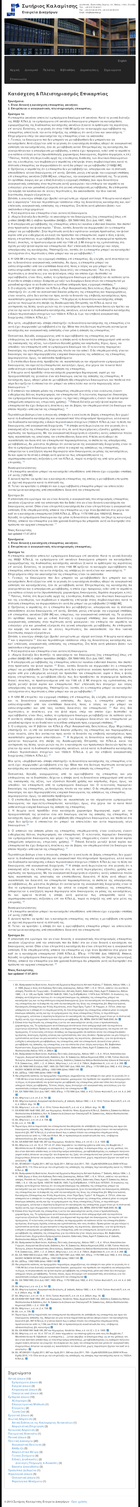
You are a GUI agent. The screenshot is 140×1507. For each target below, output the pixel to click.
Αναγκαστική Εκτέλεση (27, 1444)
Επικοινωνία (18, 79)
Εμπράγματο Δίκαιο (25, 1382)
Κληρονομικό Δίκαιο (24, 1389)
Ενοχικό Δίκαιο (21, 1386)
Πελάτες (49, 70)
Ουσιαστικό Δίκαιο (24, 1477)
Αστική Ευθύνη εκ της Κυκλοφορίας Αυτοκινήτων (42, 1422)
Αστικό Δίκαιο (17, 1378)
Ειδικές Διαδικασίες (25, 1459)
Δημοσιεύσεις (89, 70)
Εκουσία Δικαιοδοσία (25, 1466)
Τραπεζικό (18, 1411)
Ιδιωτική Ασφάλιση (20, 1419)
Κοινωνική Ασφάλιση (21, 1430)
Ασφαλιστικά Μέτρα (25, 1452)
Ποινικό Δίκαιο (17, 1437)
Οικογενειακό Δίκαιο (25, 1393)
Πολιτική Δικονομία (20, 1441)
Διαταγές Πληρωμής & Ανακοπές (36, 1463)
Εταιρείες (18, 1408)
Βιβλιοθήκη (67, 70)
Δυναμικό (31, 70)
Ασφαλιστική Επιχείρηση (28, 1426)
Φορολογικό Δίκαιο (20, 1474)
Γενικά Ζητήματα (23, 1455)
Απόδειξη (18, 1448)
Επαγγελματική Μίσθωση (28, 1404)
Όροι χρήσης (79, 1501)
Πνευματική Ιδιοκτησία (22, 1433)
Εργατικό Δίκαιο (18, 1415)
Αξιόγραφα (19, 1400)
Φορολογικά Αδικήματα (27, 1481)
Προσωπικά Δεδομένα (22, 1470)
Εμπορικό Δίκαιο (18, 1397)
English (122, 61)
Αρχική (14, 70)
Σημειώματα (112, 70)
